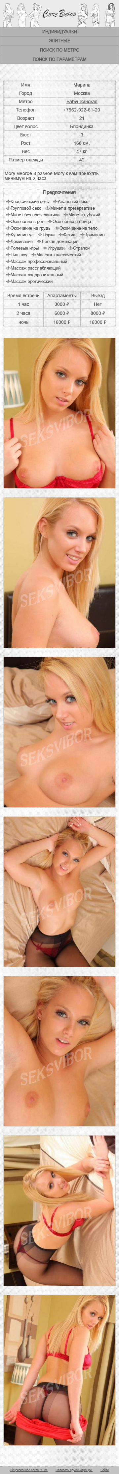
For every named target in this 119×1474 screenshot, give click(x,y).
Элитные (59, 40)
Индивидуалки (59, 31)
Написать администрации (74, 1470)
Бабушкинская (82, 101)
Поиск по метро (59, 50)
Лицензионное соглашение (29, 1470)
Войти (104, 1470)
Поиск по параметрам (60, 59)
